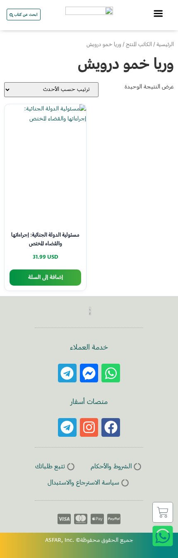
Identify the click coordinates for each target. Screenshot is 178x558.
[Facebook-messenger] (89, 373)
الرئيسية (165, 45)
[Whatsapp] (110, 373)
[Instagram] (89, 427)
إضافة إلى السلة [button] (45, 277)
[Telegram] (67, 373)
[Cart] (162, 512)
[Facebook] (110, 427)
